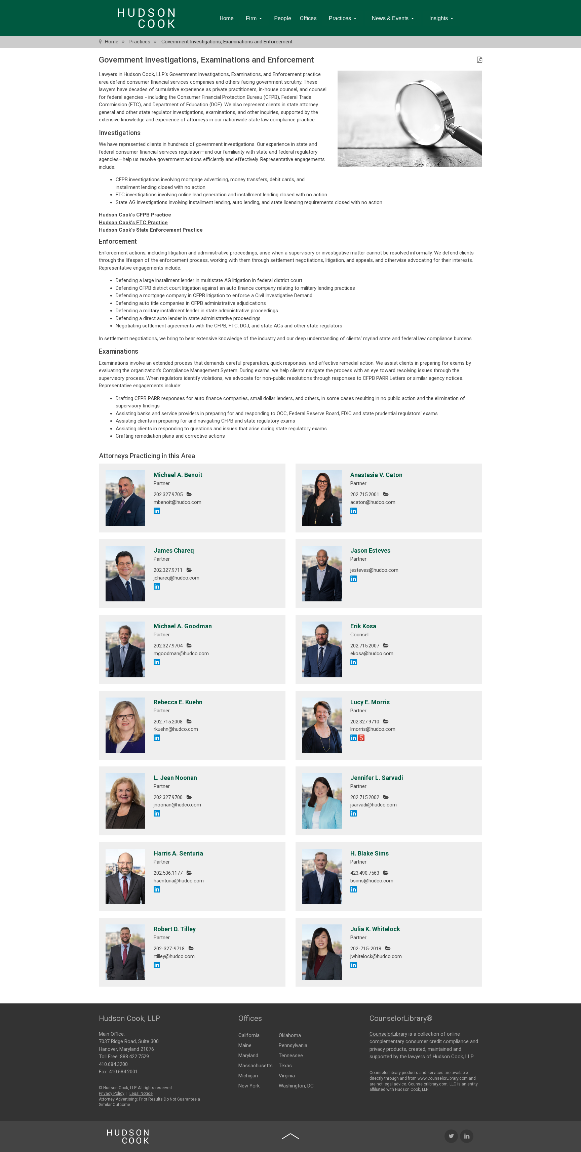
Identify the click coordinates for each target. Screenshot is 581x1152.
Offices (308, 18)
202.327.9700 (168, 797)
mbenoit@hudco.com (177, 502)
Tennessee (291, 1055)
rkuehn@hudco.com (176, 729)
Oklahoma (290, 1035)
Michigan (248, 1076)
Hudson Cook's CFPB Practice (135, 215)
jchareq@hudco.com (176, 578)
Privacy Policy (111, 1093)
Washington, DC (296, 1086)
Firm (251, 18)
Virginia (287, 1076)
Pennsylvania (293, 1045)
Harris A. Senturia (178, 853)
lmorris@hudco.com (372, 729)
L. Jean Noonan (175, 777)
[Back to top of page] (290, 1136)
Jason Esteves (370, 550)
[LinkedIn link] (157, 510)
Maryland (248, 1055)
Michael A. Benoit (178, 474)
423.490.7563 (364, 873)
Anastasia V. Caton (376, 474)
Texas (285, 1066)
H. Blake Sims (369, 853)
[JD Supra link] (361, 737)
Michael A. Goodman (183, 626)
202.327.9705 (168, 494)
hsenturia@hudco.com (179, 881)
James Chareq (174, 550)
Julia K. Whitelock (375, 928)
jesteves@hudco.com (374, 570)
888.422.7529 (134, 1057)
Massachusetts (255, 1066)
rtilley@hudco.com (174, 956)
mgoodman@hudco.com (181, 653)
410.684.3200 (113, 1064)
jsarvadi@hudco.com (373, 805)
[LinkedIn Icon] (466, 1136)
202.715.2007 (364, 646)
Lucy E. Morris (370, 702)
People (282, 18)
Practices (340, 18)
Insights (438, 18)
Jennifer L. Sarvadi (376, 777)
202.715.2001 (364, 494)
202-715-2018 (365, 949)
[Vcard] (189, 494)
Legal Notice (141, 1093)
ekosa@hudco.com (371, 653)
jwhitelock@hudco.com (376, 956)
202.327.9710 (364, 722)
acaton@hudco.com (372, 502)
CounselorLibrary (388, 1034)
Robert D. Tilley (175, 928)
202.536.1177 (168, 873)
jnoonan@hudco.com (177, 805)
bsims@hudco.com (371, 881)
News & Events (390, 18)
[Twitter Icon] (451, 1136)
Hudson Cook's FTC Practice (133, 223)
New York (249, 1086)
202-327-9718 (169, 949)
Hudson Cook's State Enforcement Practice (151, 230)
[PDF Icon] (479, 60)
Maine (244, 1045)
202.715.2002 (364, 797)
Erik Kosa (363, 626)
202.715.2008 (168, 722)
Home (227, 18)
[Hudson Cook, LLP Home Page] (128, 1136)
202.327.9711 (168, 570)
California (249, 1035)
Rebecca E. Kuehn (178, 702)
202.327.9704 (168, 646)
